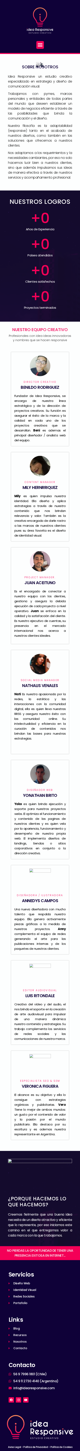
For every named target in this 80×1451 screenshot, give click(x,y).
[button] (40, 45)
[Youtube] (26, 1400)
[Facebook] (11, 1400)
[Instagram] (18, 1400)
